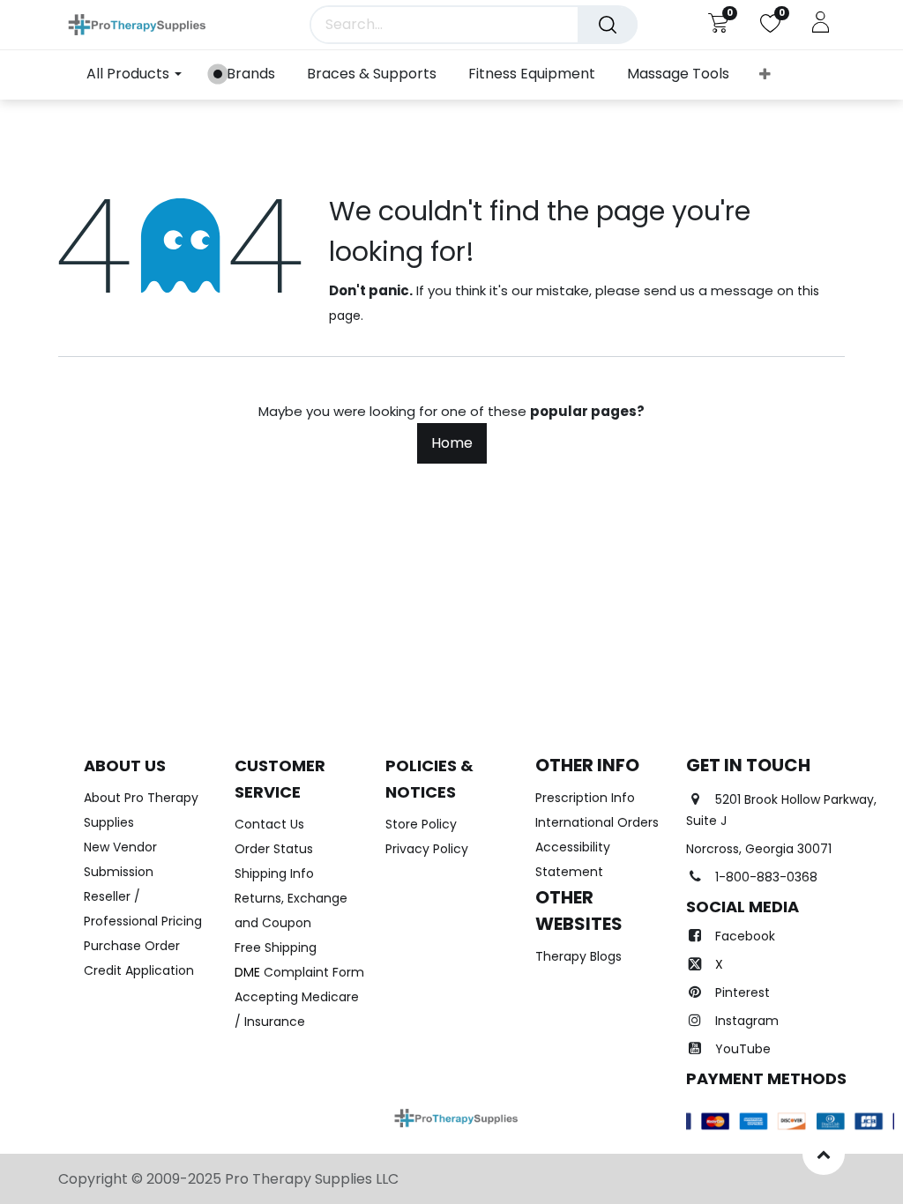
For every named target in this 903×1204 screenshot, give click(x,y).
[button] (765, 75)
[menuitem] (244, 74)
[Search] (608, 24)
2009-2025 (185, 1179)
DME (299, 972)
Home (452, 443)
